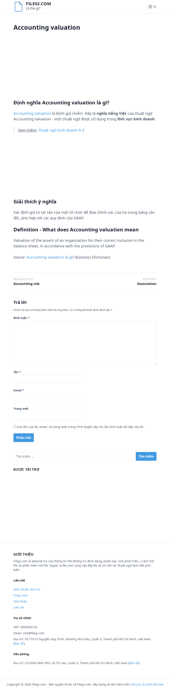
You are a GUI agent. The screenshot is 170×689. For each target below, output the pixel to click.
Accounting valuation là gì (50, 257)
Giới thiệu (20, 601)
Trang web (20, 408)
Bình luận (21, 318)
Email (18, 390)
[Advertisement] (85, 70)
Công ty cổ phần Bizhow (146, 684)
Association (147, 283)
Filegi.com (38, 3)
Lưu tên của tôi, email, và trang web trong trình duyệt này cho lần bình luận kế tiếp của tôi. (80, 427)
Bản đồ (19, 643)
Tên (17, 372)
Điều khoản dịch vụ (26, 589)
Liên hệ (18, 607)
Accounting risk (26, 283)
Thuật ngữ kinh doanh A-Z (61, 130)
